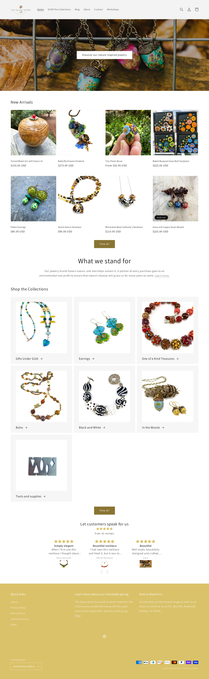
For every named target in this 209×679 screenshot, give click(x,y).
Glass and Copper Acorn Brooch (168, 227)
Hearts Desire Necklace (69, 227)
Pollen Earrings (18, 227)
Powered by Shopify (190, 668)
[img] (104, 529)
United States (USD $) (24, 666)
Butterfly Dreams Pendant (71, 161)
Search (14, 601)
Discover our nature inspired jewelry (104, 54)
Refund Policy (18, 613)
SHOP (14, 624)
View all (104, 243)
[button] (181, 9)
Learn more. (162, 275)
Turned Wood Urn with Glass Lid (27, 161)
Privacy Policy (18, 607)
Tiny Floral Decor (113, 161)
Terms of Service (20, 619)
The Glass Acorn (175, 668)
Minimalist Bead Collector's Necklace (124, 227)
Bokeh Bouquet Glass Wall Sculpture (171, 161)
